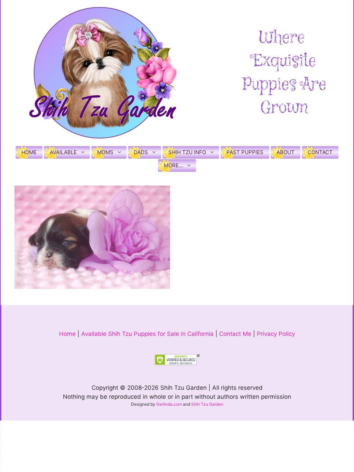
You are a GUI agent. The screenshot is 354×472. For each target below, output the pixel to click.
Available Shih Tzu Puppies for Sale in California (147, 333)
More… (173, 165)
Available (63, 152)
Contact (320, 152)
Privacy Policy (276, 333)
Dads (141, 152)
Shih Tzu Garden (207, 404)
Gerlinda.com (169, 404)
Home (29, 152)
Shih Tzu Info (187, 152)
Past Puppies (244, 152)
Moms (105, 152)
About (286, 152)
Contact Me (235, 333)
